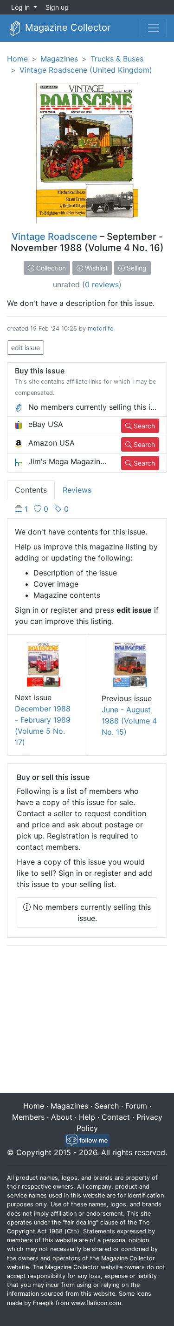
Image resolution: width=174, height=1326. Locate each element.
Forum (136, 1105)
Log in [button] (21, 7)
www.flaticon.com (96, 1302)
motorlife (100, 328)
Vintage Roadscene (54, 236)
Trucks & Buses (116, 58)
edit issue (25, 348)
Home (17, 58)
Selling (136, 268)
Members (28, 1117)
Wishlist (95, 268)
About (61, 1117)
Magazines (59, 58)
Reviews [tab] (77, 489)
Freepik (43, 1302)
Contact (116, 1117)
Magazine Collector (66, 27)
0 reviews (102, 284)
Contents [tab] (31, 489)
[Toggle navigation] (154, 28)
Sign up (57, 7)
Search (143, 426)
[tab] (42, 509)
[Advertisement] (87, 1020)
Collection (50, 268)
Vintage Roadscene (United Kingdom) (85, 69)
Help (87, 1117)
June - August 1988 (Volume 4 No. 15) (129, 721)
